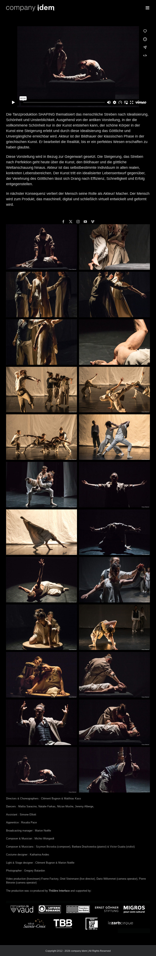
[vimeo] (92, 221)
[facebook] (63, 221)
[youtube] (85, 221)
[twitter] (70, 221)
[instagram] (78, 221)
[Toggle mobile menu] (148, 8)
